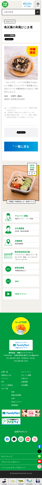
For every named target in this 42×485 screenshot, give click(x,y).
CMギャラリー (16, 402)
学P (2, 382)
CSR (13, 398)
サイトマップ (6, 456)
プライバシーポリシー (10, 462)
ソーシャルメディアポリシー (13, 468)
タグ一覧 (4, 388)
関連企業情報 (16, 395)
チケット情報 (26, 375)
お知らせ (24, 378)
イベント (4, 378)
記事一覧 (4, 372)
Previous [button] (30, 173)
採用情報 (14, 405)
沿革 (13, 392)
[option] (21, 185)
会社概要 (24, 385)
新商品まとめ (6, 375)
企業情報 (24, 382)
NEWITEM (32, 167)
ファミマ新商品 (7, 385)
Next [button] (34, 173)
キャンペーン (26, 372)
